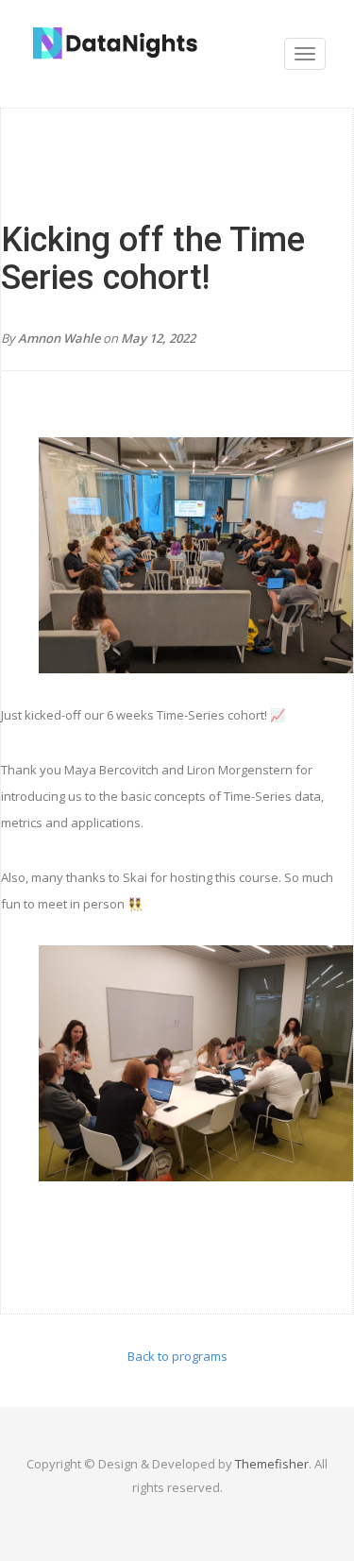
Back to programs (177, 1356)
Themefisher (272, 1463)
